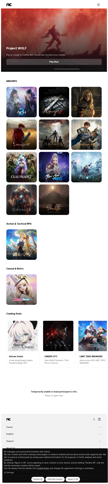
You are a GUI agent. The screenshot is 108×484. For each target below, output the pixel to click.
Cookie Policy (43, 468)
